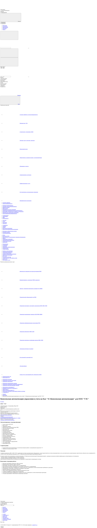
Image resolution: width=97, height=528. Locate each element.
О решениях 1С (6, 515)
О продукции (3, 22)
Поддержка (5, 517)
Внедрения (5, 25)
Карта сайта (5, 520)
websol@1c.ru (34, 524)
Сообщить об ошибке (7, 519)
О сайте (4, 514)
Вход (19, 104)
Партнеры (5, 28)
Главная (4, 394)
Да (3, 67)
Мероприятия (5, 27)
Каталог (4, 507)
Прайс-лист (5, 516)
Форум (4, 29)
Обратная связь (6, 518)
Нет (1, 67)
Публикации (5, 26)
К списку (2, 401)
